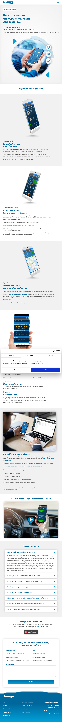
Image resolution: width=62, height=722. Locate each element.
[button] (58, 2)
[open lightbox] (31, 520)
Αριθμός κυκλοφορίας (12, 657)
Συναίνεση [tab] (11, 355)
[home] (8, 2)
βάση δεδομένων (41, 626)
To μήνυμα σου (10, 664)
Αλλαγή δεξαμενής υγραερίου (12, 473)
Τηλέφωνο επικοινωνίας (39, 657)
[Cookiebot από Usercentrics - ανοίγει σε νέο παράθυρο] (53, 351)
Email (33, 650)
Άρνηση (16, 369)
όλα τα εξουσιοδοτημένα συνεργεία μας (19, 294)
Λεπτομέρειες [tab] (31, 355)
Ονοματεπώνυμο (10, 650)
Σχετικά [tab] (51, 355)
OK (46, 369)
